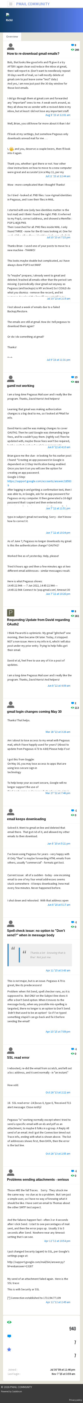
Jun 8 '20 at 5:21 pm (58, 843)
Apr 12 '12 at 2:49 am (58, 1302)
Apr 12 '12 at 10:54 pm (57, 1241)
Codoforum (17, 1391)
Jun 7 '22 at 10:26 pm (58, 594)
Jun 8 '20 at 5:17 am (58, 904)
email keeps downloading (26, 819)
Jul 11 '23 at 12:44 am (57, 176)
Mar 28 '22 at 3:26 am (58, 732)
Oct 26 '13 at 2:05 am (58, 1153)
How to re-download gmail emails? (33, 53)
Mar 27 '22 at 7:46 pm (58, 793)
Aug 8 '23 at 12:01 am (58, 115)
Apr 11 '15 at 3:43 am (58, 970)
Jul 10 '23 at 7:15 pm (58, 237)
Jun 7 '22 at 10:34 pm (58, 532)
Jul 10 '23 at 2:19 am (58, 298)
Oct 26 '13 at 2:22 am (58, 1092)
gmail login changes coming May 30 (34, 711)
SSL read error (18, 1057)
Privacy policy (75, 1400)
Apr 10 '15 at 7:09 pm (58, 1031)
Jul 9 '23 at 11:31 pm (58, 360)
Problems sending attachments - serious (38, 1179)
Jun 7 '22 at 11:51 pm (58, 508)
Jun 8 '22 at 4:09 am (58, 685)
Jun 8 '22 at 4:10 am (58, 447)
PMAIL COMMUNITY (33, 3)
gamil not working (20, 385)
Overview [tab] (12, 36)
